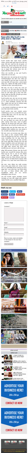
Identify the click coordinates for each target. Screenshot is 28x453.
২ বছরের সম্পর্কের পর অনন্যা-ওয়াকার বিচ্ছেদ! (13, 265)
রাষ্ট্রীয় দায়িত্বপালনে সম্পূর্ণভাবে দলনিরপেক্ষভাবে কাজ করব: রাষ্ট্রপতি (14, 310)
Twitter (13, 191)
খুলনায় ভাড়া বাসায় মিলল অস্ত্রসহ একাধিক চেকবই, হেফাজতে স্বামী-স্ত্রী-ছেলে (12, 341)
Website (6, 232)
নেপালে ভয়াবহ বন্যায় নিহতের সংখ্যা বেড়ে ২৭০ (14, 327)
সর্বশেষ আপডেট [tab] (14, 350)
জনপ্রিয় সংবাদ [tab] (14, 353)
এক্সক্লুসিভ (10, 34)
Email (6, 227)
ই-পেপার (14, 3)
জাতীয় (14, 34)
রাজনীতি (17, 34)
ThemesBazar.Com (19, 451)
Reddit (12, 194)
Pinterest (5, 197)
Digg (20, 191)
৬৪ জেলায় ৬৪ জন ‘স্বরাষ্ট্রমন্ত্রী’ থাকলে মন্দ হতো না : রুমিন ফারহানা (14, 295)
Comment (7, 206)
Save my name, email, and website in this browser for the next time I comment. (13, 239)
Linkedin (5, 194)
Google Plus (21, 194)
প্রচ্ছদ (4, 34)
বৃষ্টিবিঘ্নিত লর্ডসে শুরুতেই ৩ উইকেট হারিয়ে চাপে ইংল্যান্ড (14, 280)
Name (6, 222)
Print (12, 197)
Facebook (5, 191)
